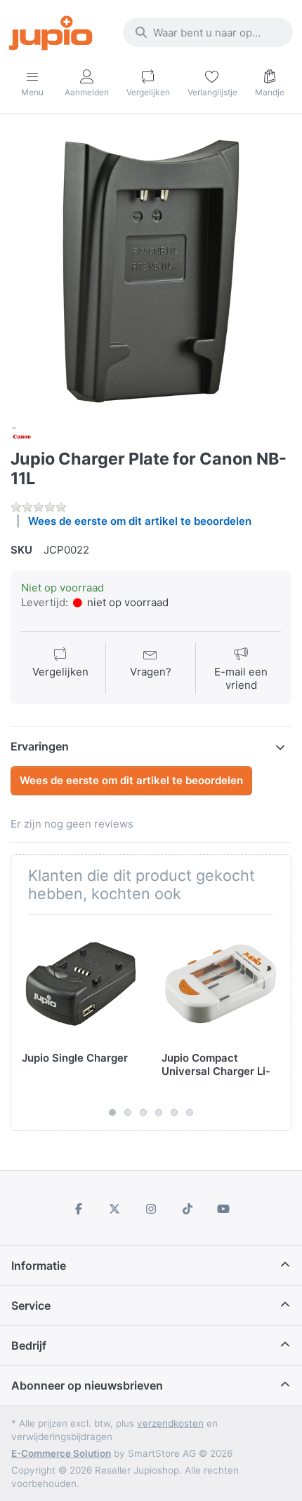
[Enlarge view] (151, 271)
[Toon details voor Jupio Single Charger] (81, 984)
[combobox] (208, 32)
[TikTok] (187, 1208)
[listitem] (151, 271)
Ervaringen (40, 746)
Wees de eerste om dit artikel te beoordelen (139, 521)
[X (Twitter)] (115, 1208)
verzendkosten (170, 1423)
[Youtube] (223, 1208)
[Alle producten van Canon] (22, 435)
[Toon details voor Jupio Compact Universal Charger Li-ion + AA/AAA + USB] (221, 984)
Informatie (38, 1266)
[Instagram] (151, 1208)
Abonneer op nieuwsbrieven (87, 1385)
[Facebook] (78, 1208)
